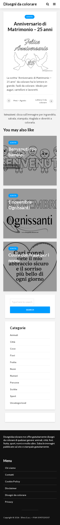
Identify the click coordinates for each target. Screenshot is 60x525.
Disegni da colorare (20, 4)
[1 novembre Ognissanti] (30, 213)
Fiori (12, 355)
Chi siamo (10, 467)
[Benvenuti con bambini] (30, 160)
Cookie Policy (12, 481)
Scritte (29, 17)
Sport (13, 396)
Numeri (14, 375)
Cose (13, 348)
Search (30, 309)
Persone (14, 382)
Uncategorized (18, 402)
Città (12, 341)
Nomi (13, 369)
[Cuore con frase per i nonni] (30, 266)
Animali (14, 335)
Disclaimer (10, 488)
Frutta (13, 362)
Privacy (9, 501)
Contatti (9, 474)
